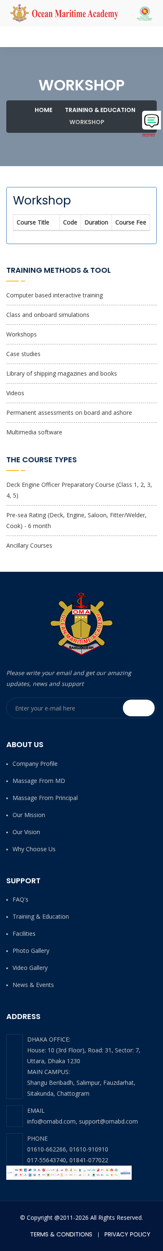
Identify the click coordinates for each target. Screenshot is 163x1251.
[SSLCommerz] (69, 1172)
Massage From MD (39, 781)
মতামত (148, 135)
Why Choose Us (34, 849)
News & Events (33, 985)
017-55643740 (46, 1160)
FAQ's (20, 899)
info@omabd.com (51, 1121)
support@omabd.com (108, 1121)
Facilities (24, 933)
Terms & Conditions (61, 1234)
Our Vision (26, 832)
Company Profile (35, 764)
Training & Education (100, 110)
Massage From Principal (45, 798)
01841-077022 (88, 1160)
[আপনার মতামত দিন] (151, 120)
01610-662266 (46, 1149)
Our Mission (29, 815)
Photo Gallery (31, 950)
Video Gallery (30, 968)
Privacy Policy (127, 1234)
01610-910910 (88, 1149)
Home (42, 110)
